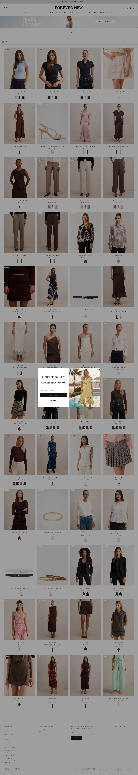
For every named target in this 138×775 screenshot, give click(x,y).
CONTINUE (53, 395)
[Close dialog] (99, 369)
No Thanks (53, 400)
